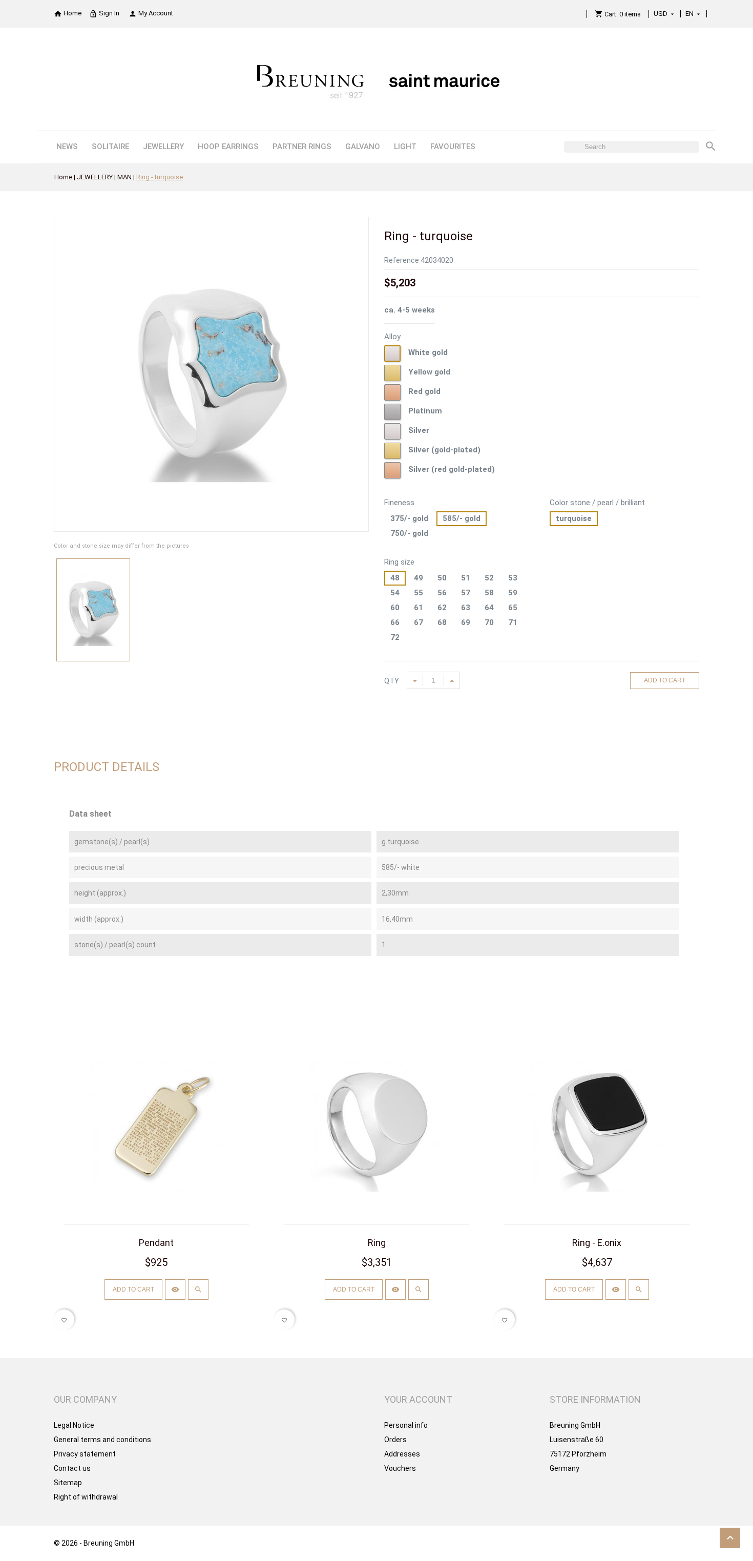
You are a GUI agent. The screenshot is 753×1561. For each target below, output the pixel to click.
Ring (377, 1242)
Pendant (156, 1242)
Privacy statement (85, 1454)
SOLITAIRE (110, 146)
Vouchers (400, 1468)
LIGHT (405, 146)
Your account (418, 1399)
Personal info (406, 1425)
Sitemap (68, 1483)
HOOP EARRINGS (228, 146)
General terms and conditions (102, 1439)
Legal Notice (74, 1425)
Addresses (402, 1454)
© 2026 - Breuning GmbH (94, 1543)
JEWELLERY (163, 146)
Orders (395, 1439)
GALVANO (362, 146)
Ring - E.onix (596, 1242)
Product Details (106, 767)
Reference (401, 260)
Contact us (72, 1468)
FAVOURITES (452, 146)
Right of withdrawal (86, 1497)
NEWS (67, 146)
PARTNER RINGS (302, 146)
